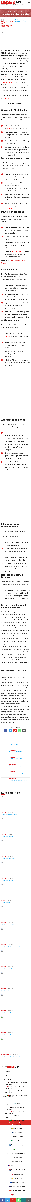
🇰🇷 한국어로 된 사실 (17, 1161)
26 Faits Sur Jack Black (7, 880)
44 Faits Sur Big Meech (7, 1035)
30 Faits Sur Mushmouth (15, 751)
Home (9, 11)
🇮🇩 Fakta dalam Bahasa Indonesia (17, 1153)
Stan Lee (10, 128)
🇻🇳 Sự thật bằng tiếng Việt (17, 1191)
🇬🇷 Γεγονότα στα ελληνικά (17, 1145)
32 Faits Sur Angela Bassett (8, 858)
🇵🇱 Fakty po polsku (17, 1174)
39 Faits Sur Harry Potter (15, 758)
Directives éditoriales (20, 21)
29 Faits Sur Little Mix (7, 968)
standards (4, 701)
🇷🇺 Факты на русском (17, 1182)
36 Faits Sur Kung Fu (6, 902)
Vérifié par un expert (20, 20)
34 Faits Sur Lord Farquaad (16, 766)
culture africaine (6, 82)
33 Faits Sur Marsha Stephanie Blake (11, 946)
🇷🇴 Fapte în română (17, 1178)
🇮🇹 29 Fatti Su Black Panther (17, 1091)
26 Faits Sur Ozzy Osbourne (8, 991)
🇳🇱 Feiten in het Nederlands (17, 1170)
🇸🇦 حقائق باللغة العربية (17, 1141)
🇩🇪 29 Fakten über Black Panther (17, 1082)
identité (4, 77)
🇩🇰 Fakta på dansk (17, 1124)
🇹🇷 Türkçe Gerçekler (17, 1195)
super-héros (7, 98)
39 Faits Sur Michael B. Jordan (9, 814)
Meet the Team (8, 1080)
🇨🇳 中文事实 (17, 1199)
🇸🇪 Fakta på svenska (17, 1128)
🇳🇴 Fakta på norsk (17, 1132)
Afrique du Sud (10, 208)
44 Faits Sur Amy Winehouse (8, 1013)
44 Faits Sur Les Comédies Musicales (11, 1057)
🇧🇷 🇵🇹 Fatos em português (17, 1120)
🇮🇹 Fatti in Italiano (17, 1116)
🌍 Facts (17, 1103)
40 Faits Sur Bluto (13, 744)
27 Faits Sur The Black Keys (8, 924)
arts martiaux (16, 251)
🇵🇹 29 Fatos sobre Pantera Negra (17, 1095)
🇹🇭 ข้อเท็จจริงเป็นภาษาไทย (17, 1186)
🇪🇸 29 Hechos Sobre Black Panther (17, 1087)
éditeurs (4, 704)
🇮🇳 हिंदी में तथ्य (17, 1149)
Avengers (8, 336)
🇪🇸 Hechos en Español (17, 1112)
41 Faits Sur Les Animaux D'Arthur (18, 780)
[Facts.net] (11, 2)
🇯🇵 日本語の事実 (17, 1157)
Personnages (18, 11)
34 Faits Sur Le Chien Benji (16, 773)
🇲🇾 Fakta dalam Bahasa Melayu (17, 1166)
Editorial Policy (8, 1076)
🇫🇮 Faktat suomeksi (17, 1137)
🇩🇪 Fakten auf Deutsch (17, 1107)
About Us (8, 1071)
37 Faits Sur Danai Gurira (7, 836)
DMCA (9, 1101)
